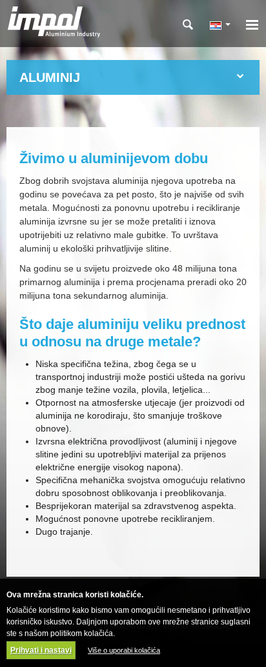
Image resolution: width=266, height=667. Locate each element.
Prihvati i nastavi (41, 650)
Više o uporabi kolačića (124, 650)
